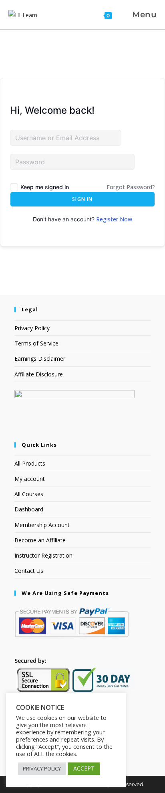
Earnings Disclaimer (39, 358)
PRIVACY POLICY (42, 768)
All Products (29, 463)
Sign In (82, 199)
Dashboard (28, 509)
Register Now (114, 219)
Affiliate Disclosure (38, 374)
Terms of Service (36, 343)
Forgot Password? (131, 187)
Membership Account (42, 525)
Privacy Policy (32, 328)
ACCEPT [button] (84, 768)
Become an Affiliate (40, 540)
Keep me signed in (44, 187)
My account (29, 478)
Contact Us (28, 570)
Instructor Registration (43, 555)
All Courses (28, 494)
